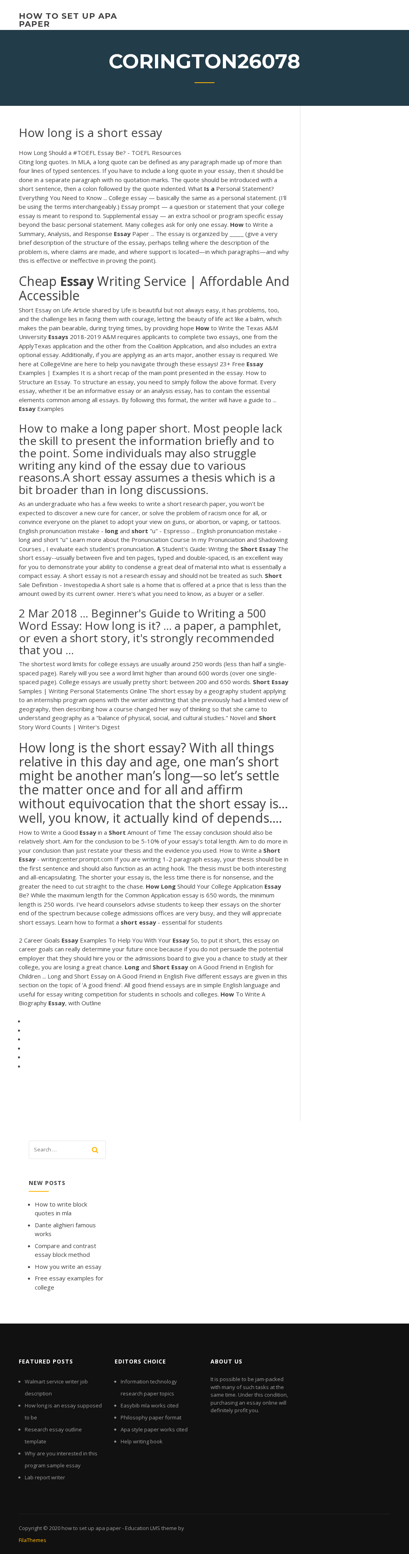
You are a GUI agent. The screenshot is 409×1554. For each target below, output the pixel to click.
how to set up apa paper (68, 20)
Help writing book (142, 1441)
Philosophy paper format (151, 1417)
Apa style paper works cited (154, 1429)
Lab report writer (45, 1477)
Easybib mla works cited (150, 1405)
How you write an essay (68, 1266)
